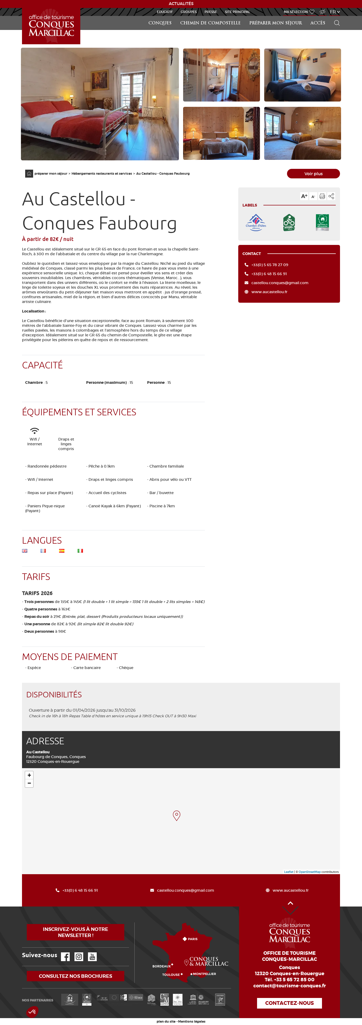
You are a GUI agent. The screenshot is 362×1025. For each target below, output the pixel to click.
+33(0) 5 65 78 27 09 (269, 264)
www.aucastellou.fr (269, 291)
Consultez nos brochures (75, 976)
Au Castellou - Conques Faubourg (163, 173)
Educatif (165, 12)
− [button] (29, 783)
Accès (318, 23)
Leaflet (288, 872)
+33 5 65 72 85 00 (294, 979)
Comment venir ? (136, 922)
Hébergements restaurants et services (102, 173)
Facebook (62, 952)
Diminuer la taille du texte (313, 196)
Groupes (189, 12)
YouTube (89, 952)
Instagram (75, 952)
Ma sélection (296, 12)
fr (333, 12)
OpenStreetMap (310, 872)
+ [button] (29, 775)
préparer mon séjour (275, 23)
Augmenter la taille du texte (304, 196)
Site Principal (237, 12)
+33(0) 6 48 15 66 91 (269, 273)
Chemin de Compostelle (210, 23)
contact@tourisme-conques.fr (289, 986)
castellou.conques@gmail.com (279, 282)
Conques (159, 23)
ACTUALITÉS (181, 3)
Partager (331, 196)
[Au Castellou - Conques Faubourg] (176, 816)
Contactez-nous (289, 1003)
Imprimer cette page (322, 196)
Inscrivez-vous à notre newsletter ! (75, 932)
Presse (211, 12)
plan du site (166, 1021)
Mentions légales (191, 1021)
